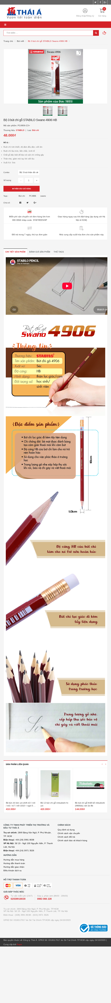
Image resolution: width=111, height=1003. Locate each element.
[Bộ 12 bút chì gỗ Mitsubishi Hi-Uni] (21, 785)
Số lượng (7, 180)
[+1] (35, 203)
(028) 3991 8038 (23, 915)
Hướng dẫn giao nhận (13, 867)
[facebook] (100, 2)
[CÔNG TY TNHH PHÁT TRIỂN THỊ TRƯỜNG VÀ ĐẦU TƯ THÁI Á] (37, 13)
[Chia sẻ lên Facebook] (21, 203)
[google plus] (105, 2)
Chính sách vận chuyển (69, 833)
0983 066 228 (44, 899)
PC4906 (32, 196)
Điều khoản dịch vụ (12, 870)
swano (43, 196)
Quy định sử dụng (66, 830)
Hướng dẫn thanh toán (14, 863)
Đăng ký (90, 16)
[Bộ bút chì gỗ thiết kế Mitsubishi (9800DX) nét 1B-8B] (55, 785)
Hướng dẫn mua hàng (13, 860)
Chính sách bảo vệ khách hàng (72, 840)
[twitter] (95, 2)
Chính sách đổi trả (66, 837)
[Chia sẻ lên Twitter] (28, 203)
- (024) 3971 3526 (40, 915)
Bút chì (22, 196)
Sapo (19, 944)
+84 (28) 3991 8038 (18, 840)
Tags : (5, 196)
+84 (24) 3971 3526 (18, 850)
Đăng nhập (81, 16)
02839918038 (18, 899)
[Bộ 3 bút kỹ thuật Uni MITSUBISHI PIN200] (90, 785)
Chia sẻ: (6, 203)
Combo (6, 172)
